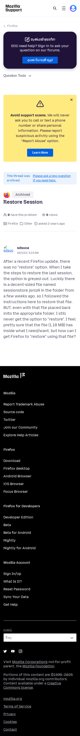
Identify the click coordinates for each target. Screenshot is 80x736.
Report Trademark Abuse (23, 404)
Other (28, 224)
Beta (7, 525)
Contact (10, 729)
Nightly (9, 540)
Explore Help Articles (20, 435)
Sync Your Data (16, 597)
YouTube (13, 651)
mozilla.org (12, 699)
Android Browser (17, 476)
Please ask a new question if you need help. (52, 178)
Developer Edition (18, 517)
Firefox (12, 26)
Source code (13, 412)
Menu (63, 8)
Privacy (9, 714)
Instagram (20, 651)
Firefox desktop (16, 468)
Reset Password (16, 589)
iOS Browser (13, 484)
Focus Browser (15, 492)
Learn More (40, 152)
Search (54, 8)
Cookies (10, 722)
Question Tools (14, 75)
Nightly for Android (19, 548)
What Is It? (12, 581)
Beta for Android (17, 533)
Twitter (9, 420)
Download (11, 461)
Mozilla (14, 376)
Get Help (10, 604)
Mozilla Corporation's (30, 662)
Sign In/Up (12, 574)
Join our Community (20, 427)
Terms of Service (17, 706)
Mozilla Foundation (38, 666)
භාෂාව (7, 630)
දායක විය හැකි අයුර (40, 60)
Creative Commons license (32, 685)
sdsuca (23, 248)
